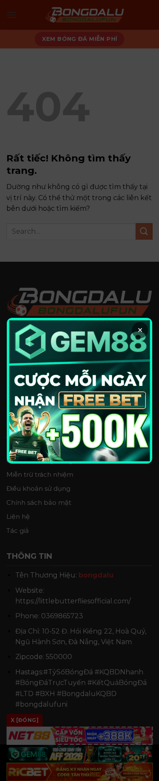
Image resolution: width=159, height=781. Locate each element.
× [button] (140, 330)
